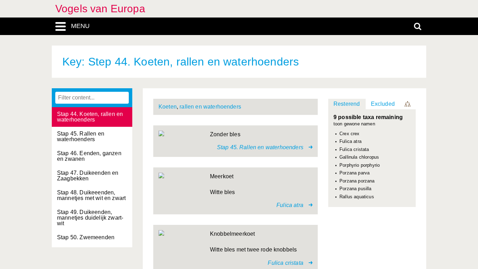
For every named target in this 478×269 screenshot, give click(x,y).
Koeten (168, 107)
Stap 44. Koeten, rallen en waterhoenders (90, 117)
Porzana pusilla (355, 188)
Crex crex (349, 133)
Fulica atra (350, 141)
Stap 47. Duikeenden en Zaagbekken (88, 175)
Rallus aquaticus (356, 196)
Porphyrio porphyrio (359, 165)
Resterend (346, 104)
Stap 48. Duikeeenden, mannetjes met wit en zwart (91, 195)
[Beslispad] (408, 104)
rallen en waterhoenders (210, 107)
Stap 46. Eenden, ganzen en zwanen (89, 156)
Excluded (383, 104)
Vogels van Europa (100, 8)
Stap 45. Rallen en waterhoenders (80, 136)
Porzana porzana (356, 181)
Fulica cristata (354, 149)
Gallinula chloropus (359, 157)
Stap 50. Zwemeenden (85, 237)
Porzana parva (354, 173)
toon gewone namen (354, 124)
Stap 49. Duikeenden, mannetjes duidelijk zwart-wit (90, 217)
